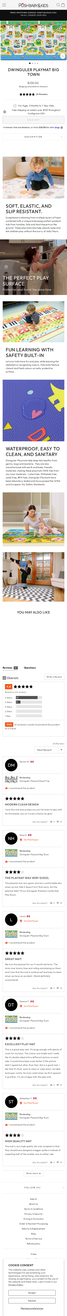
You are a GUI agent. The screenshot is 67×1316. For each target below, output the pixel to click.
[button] (33, 94)
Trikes (33, 1254)
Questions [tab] (30, 667)
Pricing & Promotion (33, 1218)
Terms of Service (33, 1238)
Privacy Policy (15, 1284)
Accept (32, 1292)
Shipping (23, 86)
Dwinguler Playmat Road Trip (35, 781)
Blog (33, 1233)
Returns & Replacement (33, 1228)
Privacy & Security (33, 1213)
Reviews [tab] (10, 667)
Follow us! (32, 1187)
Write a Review (54, 676)
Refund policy (33, 1243)
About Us (33, 1204)
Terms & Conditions (33, 1209)
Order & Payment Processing (33, 1223)
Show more (32, 1173)
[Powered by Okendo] (10, 678)
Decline (32, 1300)
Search (33, 1199)
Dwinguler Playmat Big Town (34, 854)
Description (33, 137)
